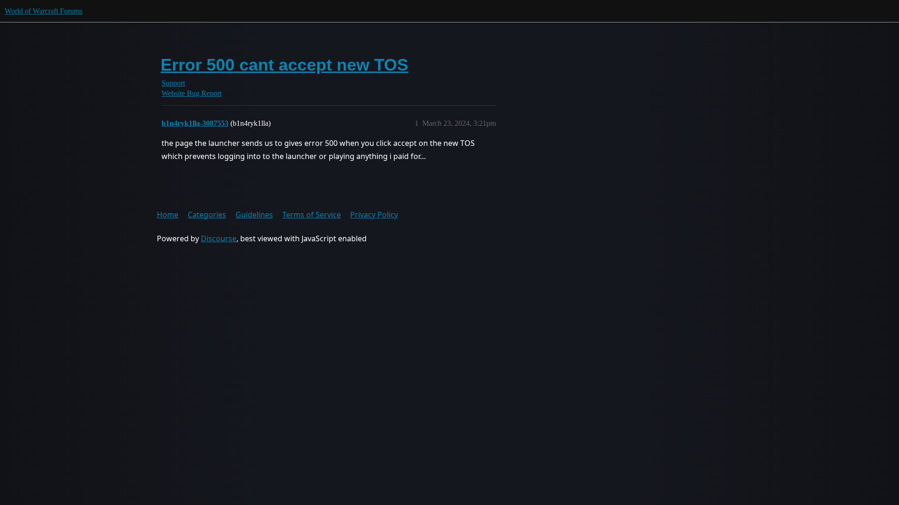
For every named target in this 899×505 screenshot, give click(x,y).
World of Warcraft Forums (43, 11)
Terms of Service (311, 214)
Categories (207, 214)
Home (167, 214)
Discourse (218, 238)
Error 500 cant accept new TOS (284, 64)
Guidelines (254, 214)
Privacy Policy (374, 214)
